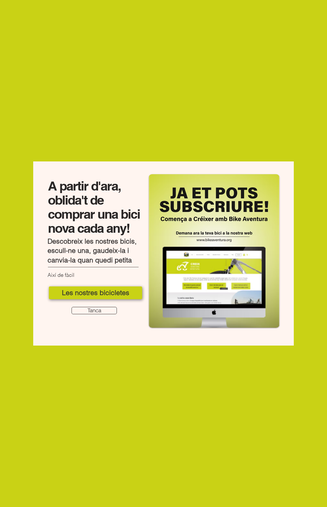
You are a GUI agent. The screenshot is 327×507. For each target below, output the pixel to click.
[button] (94, 310)
